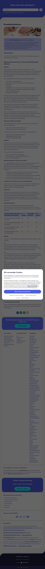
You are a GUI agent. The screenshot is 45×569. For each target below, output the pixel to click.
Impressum (7, 287)
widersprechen (34, 287)
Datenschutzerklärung (32, 286)
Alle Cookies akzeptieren (22, 292)
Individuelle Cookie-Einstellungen (16, 295)
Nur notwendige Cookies (30, 295)
